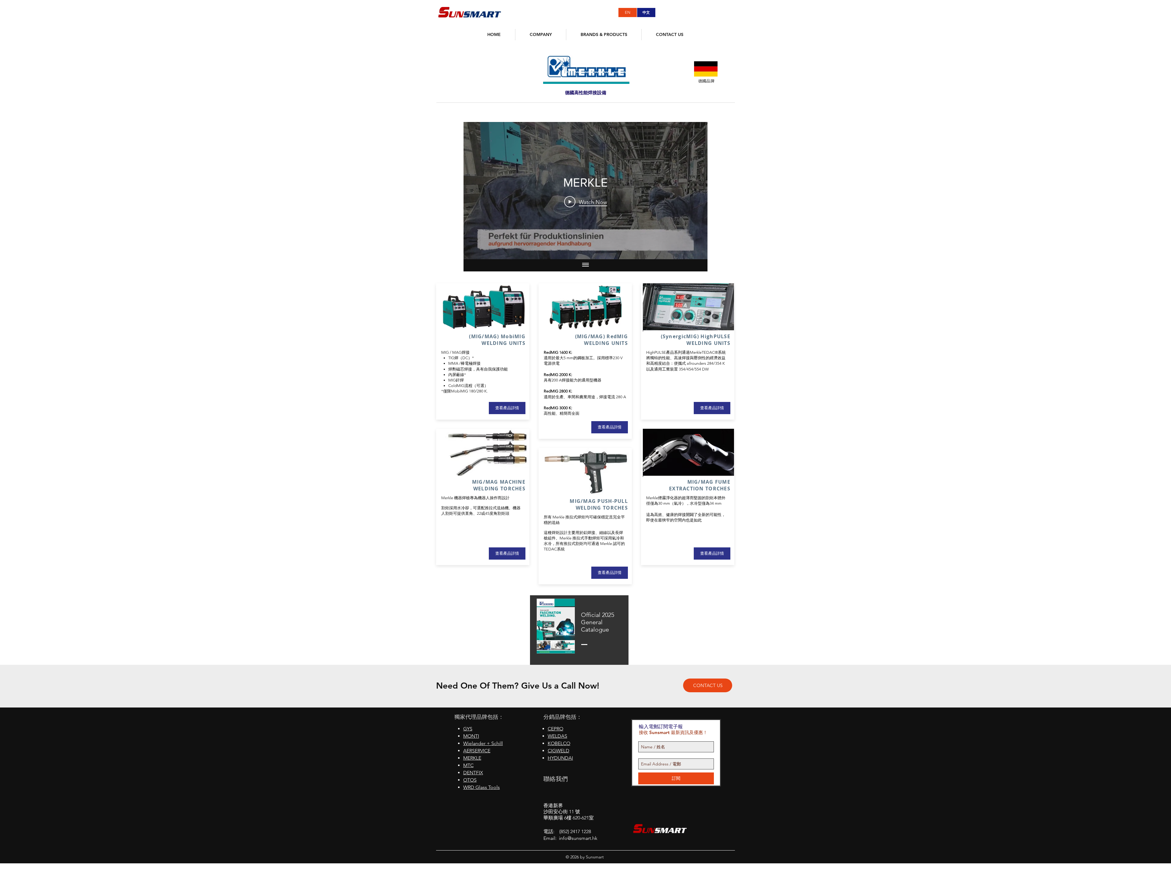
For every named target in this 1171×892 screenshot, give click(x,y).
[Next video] (694, 190)
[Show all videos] (585, 265)
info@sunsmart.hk (578, 838)
